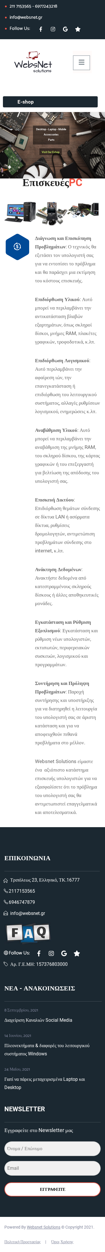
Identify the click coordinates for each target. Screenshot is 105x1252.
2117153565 (22, 891)
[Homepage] (31, 61)
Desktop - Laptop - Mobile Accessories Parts (51, 134)
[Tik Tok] (80, 32)
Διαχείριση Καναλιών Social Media (38, 1020)
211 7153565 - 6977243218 (33, 6)
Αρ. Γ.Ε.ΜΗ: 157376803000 (39, 964)
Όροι (55, 1241)
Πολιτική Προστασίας (22, 1241)
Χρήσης (67, 1241)
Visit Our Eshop (51, 152)
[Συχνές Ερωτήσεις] (52, 933)
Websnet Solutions (43, 1227)
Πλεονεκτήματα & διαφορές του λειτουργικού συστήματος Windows (47, 1050)
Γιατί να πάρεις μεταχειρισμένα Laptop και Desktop (44, 1083)
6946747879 (22, 902)
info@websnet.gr (26, 17)
